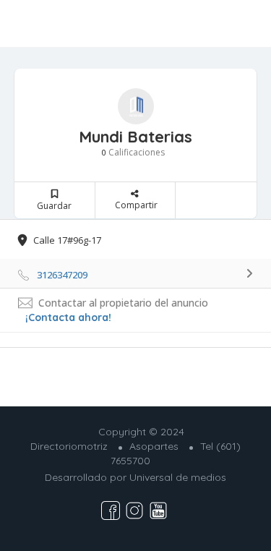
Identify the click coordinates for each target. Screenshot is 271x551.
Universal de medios (177, 477)
